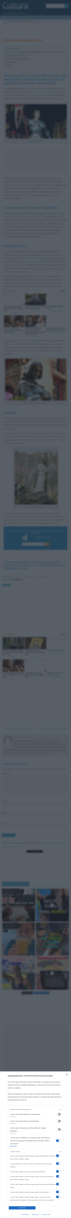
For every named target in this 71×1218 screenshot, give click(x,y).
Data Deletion (25, 1214)
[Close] (67, 1075)
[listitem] (35, 1109)
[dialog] (35, 1144)
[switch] (58, 1114)
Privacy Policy (46, 1214)
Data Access (35, 1214)
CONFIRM (22, 1208)
